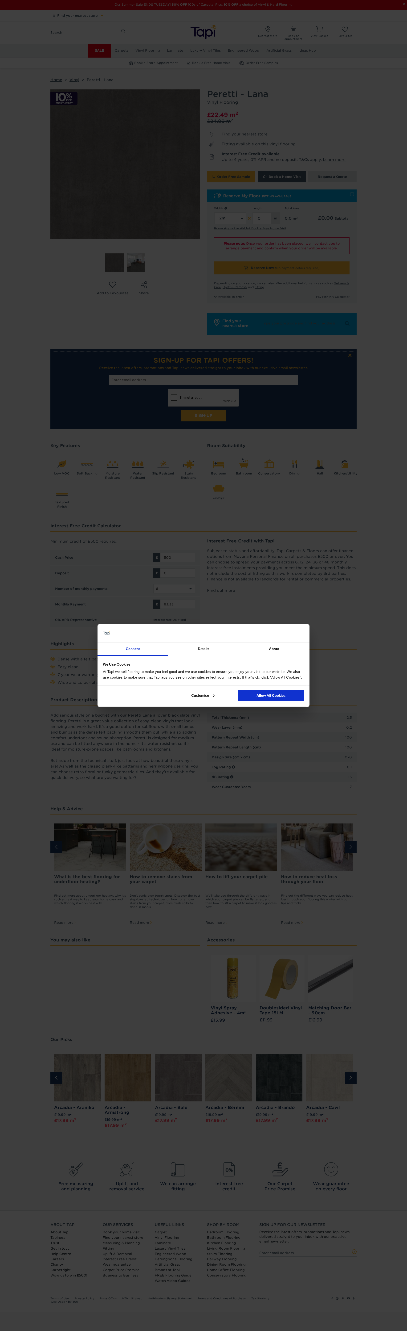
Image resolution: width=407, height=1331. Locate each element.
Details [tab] (203, 649)
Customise (200, 695)
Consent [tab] (133, 649)
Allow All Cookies (270, 695)
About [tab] (274, 649)
